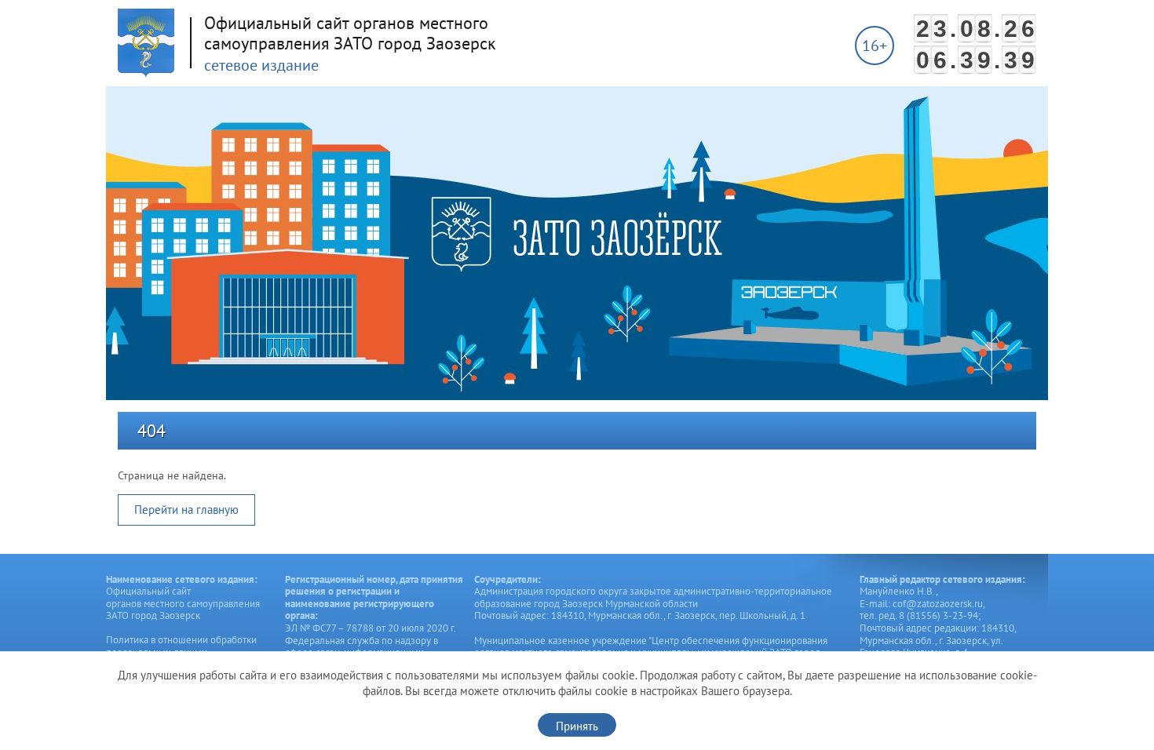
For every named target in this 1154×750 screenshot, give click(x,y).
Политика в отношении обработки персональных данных (181, 646)
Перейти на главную (186, 509)
